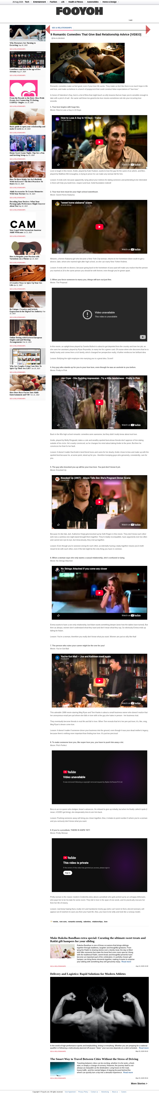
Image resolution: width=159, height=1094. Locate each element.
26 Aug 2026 (18, 2)
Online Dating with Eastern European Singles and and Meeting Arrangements (26, 339)
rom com (63, 922)
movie (55, 922)
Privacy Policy (83, 1092)
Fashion (53, 2)
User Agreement (70, 1092)
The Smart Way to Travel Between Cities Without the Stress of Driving (94, 1059)
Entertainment (39, 2)
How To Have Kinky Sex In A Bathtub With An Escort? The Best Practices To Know (26, 181)
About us (115, 1092)
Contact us (94, 1092)
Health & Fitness (75, 2)
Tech (27, 2)
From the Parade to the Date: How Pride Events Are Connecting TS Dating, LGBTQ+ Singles (27, 100)
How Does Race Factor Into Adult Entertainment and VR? (24, 393)
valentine (87, 922)
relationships (97, 922)
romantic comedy (75, 922)
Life (62, 2)
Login (130, 20)
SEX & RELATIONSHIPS (17, 49)
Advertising (105, 1092)
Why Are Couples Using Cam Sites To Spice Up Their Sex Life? (26, 367)
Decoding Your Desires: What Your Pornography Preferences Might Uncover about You (27, 203)
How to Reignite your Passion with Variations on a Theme (24, 257)
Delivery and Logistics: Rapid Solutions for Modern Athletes (88, 973)
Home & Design (110, 2)
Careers (123, 1092)
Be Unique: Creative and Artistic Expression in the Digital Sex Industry (26, 310)
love (105, 922)
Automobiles (92, 2)
